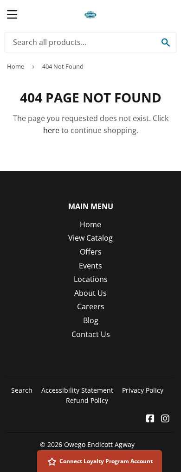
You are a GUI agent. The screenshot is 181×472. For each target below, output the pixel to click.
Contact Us (90, 334)
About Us (90, 293)
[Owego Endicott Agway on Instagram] (165, 419)
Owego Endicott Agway (99, 444)
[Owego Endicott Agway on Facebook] (150, 419)
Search (21, 390)
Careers (90, 306)
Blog (90, 320)
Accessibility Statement (77, 390)
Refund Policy (87, 400)
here (51, 130)
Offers (91, 252)
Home (15, 66)
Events (90, 266)
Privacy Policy (142, 390)
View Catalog (90, 238)
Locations (91, 279)
